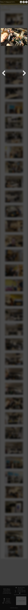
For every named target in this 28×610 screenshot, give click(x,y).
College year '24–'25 (9, 2)
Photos (2, 2)
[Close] (26, 2)
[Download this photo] (21, 2)
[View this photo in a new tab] (24, 2)
